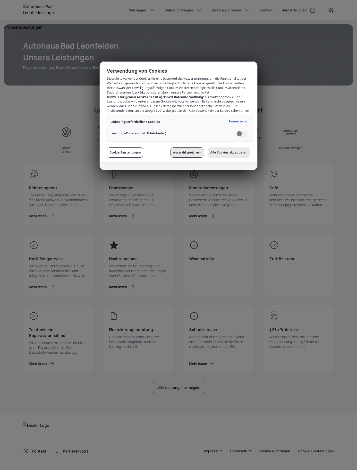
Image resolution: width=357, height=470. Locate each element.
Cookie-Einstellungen (125, 152)
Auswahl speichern (187, 152)
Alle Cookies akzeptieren (228, 152)
